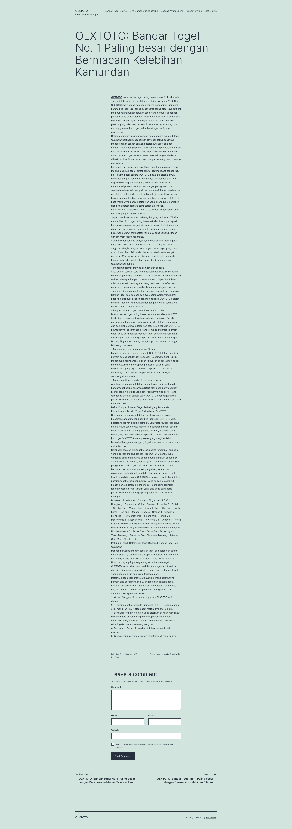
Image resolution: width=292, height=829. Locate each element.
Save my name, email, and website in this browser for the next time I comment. (144, 746)
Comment (117, 687)
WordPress (211, 817)
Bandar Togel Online (116, 11)
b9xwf (116, 657)
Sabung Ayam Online (172, 11)
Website (115, 730)
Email (151, 715)
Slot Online (211, 11)
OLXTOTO (81, 10)
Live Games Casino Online (144, 11)
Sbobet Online (194, 11)
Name (115, 715)
